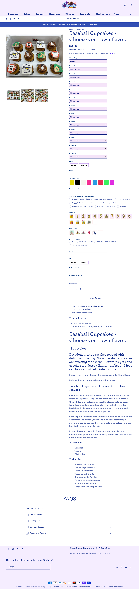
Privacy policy (71, 586)
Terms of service (85, 586)
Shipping (72, 49)
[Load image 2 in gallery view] (27, 95)
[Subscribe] (47, 567)
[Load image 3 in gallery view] (41, 95)
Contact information (115, 586)
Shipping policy (99, 586)
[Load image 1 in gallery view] (13, 95)
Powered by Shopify (43, 587)
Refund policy (59, 586)
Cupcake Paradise (29, 587)
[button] (9, 5)
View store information (81, 312)
